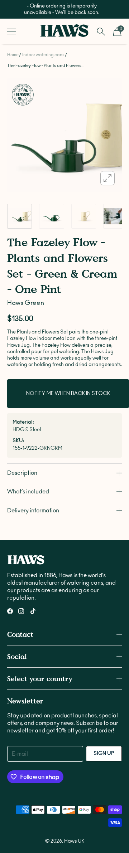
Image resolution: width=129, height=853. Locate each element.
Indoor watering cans (43, 55)
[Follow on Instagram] (21, 611)
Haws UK (74, 841)
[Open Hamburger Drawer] (11, 31)
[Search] (100, 31)
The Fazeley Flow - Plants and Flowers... (46, 65)
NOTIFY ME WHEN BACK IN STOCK (68, 393)
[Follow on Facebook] (10, 611)
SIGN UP (104, 753)
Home (13, 55)
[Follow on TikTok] (33, 611)
